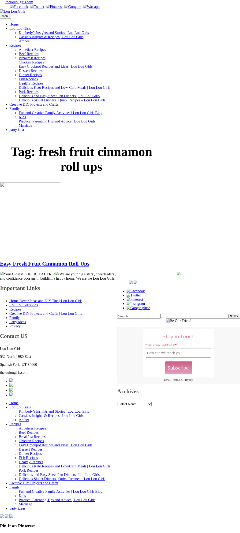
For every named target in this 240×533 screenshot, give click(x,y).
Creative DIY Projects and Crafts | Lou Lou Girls (45, 313)
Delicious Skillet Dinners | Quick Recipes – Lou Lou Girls (62, 100)
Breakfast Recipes (32, 58)
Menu (5, 16)
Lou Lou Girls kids (23, 305)
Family (14, 109)
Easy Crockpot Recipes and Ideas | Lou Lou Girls (55, 66)
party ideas (17, 130)
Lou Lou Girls (20, 28)
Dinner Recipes (30, 75)
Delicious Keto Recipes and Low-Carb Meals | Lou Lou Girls (64, 87)
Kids (22, 117)
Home (14, 24)
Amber (24, 41)
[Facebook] (19, 7)
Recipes (15, 45)
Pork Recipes (28, 92)
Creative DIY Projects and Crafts (33, 104)
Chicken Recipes (31, 62)
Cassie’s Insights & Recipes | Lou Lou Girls (51, 37)
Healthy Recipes (31, 83)
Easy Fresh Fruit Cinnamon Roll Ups (44, 264)
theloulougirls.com (19, 2)
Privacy (188, 379)
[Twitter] (37, 7)
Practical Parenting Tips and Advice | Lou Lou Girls (57, 121)
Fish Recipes (28, 79)
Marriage (25, 125)
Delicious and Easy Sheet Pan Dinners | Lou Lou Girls (59, 96)
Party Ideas (17, 322)
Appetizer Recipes (32, 50)
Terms (176, 379)
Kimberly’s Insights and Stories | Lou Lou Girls (54, 33)
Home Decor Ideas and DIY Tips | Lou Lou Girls (45, 301)
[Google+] (73, 7)
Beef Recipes (28, 54)
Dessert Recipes (30, 71)
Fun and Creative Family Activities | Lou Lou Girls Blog (60, 113)
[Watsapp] (91, 7)
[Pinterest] (54, 7)
